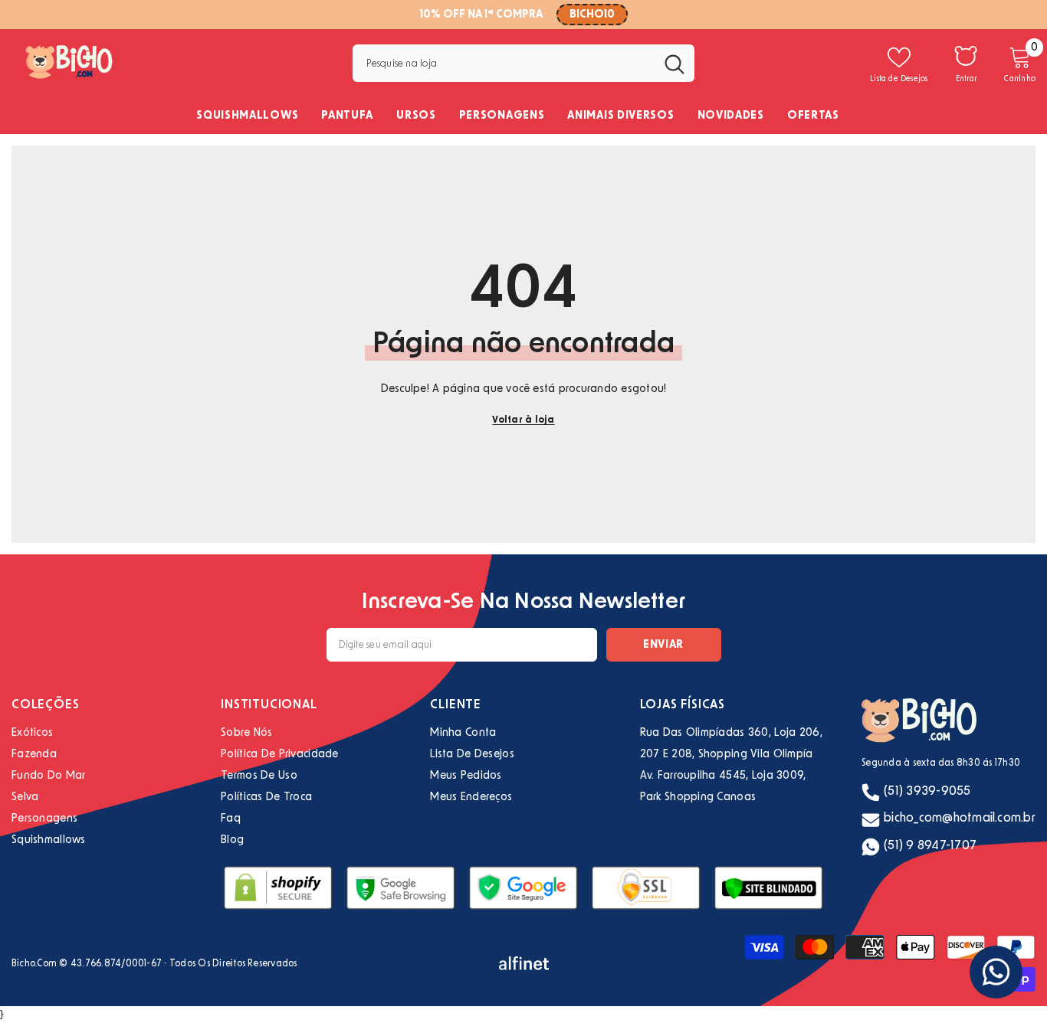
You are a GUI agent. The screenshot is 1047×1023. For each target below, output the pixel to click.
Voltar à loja (523, 419)
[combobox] (503, 62)
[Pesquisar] (523, 62)
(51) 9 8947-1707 (930, 845)
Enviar (663, 644)
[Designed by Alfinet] (524, 963)
